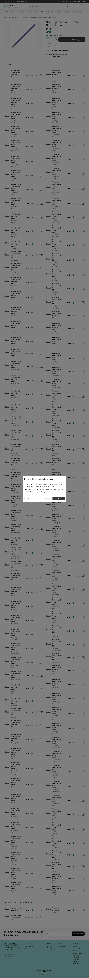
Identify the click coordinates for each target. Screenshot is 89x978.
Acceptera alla (59, 499)
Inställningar (47, 499)
